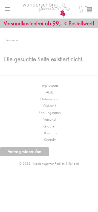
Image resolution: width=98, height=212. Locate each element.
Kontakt (50, 140)
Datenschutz (49, 99)
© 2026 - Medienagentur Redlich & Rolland (49, 163)
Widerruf (49, 106)
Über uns (49, 133)
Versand (49, 119)
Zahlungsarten (49, 113)
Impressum (49, 86)
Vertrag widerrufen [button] (24, 151)
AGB (49, 92)
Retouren (49, 126)
